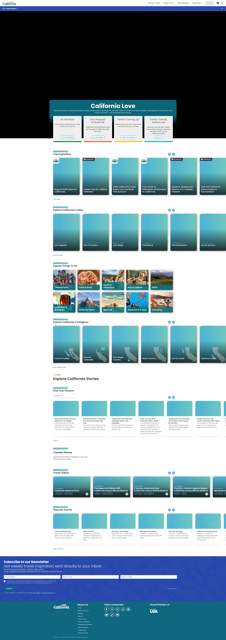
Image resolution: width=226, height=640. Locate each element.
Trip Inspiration (183, 3)
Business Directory (83, 610)
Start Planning (67, 137)
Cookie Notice (82, 630)
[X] (112, 609)
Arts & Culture (218, 493)
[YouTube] (170, 456)
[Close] (223, 9)
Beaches (97, 493)
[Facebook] (106, 609)
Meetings (80, 613)
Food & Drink (59, 493)
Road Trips (197, 3)
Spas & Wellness (148, 493)
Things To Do (168, 3)
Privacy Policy (171, 588)
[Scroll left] (169, 154)
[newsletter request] (117, 615)
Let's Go (158, 137)
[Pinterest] (168, 456)
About (79, 608)
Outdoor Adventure (107, 493)
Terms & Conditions (84, 622)
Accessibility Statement (85, 624)
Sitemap (80, 616)
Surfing (184, 493)
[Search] (222, 3)
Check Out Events (128, 137)
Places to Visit (154, 3)
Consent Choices (83, 633)
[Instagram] (165, 456)
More (209, 3)
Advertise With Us (83, 627)
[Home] (9, 3)
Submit (9, 588)
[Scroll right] (173, 154)
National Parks (68, 493)
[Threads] (123, 609)
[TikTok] (112, 615)
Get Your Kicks (98, 137)
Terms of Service (47, 593)
